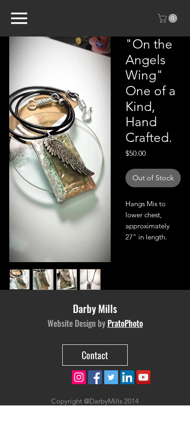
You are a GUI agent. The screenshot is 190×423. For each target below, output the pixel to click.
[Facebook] (95, 377)
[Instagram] (79, 377)
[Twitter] (111, 377)
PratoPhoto (125, 323)
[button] (168, 18)
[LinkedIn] (127, 377)
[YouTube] (143, 377)
